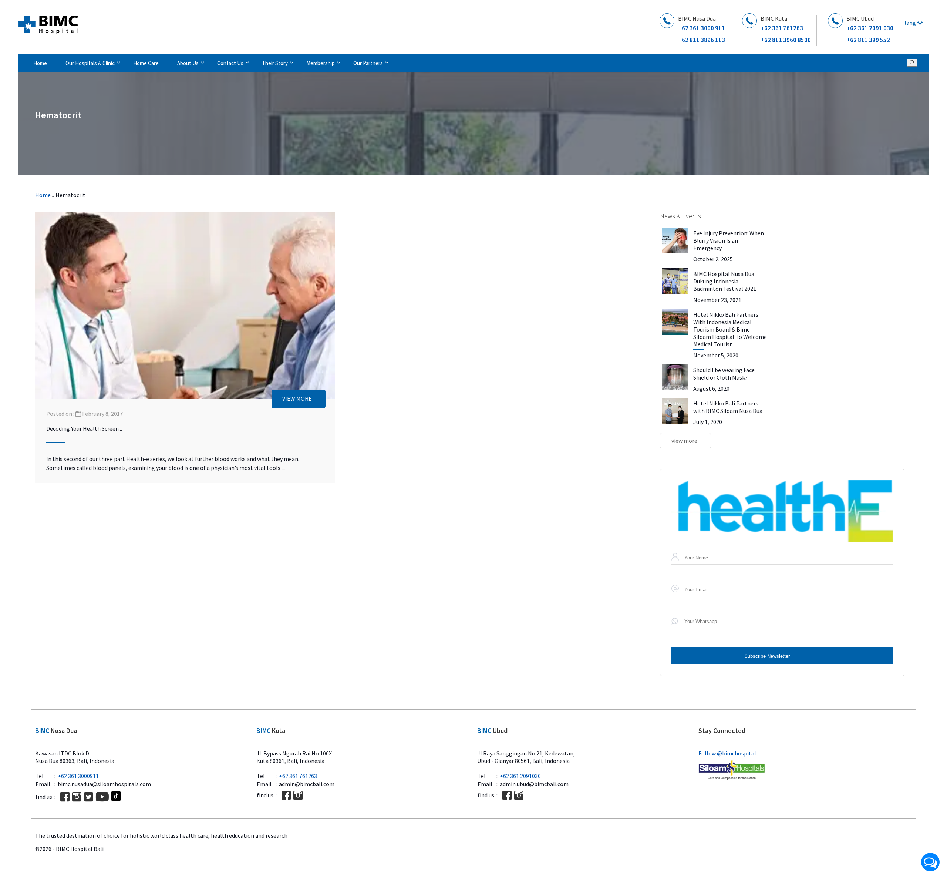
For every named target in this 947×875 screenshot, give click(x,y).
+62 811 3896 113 (701, 40)
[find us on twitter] (88, 797)
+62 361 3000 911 (701, 28)
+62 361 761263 (782, 28)
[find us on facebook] (65, 797)
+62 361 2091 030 (869, 28)
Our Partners (368, 63)
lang (910, 22)
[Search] (912, 63)
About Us (188, 63)
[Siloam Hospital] (805, 770)
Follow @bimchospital (727, 753)
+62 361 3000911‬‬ (78, 776)
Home (40, 63)
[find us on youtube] (102, 796)
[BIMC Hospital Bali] (48, 22)
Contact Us (230, 63)
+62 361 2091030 (520, 776)
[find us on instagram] (76, 797)
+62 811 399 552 (868, 40)
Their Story (275, 63)
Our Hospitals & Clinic (90, 63)
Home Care (146, 63)
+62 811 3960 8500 (786, 40)
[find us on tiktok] (116, 797)
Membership (320, 63)
